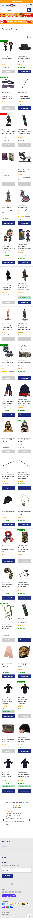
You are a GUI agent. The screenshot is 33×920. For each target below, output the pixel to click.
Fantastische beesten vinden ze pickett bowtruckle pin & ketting (8, 628)
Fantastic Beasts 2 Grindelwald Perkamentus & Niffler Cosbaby (8, 248)
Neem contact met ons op (16, 1)
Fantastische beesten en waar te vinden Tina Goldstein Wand (24, 476)
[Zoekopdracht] (29, 10)
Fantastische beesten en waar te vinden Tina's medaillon (24, 512)
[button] (4, 820)
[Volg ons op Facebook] (3, 892)
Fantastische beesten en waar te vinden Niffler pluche (24, 439)
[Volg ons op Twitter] (6, 892)
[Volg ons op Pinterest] (13, 892)
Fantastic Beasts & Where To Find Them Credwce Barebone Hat (24, 60)
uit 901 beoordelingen (16, 807)
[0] (30, 5)
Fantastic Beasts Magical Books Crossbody (8, 740)
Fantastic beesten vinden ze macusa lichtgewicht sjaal (8, 549)
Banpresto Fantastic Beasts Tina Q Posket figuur (7, 60)
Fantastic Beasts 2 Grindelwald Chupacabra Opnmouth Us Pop (24, 209)
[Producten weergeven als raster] (27, 37)
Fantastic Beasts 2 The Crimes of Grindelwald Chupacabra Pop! (7, 364)
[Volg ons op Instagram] (9, 892)
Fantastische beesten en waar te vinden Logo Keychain (24, 364)
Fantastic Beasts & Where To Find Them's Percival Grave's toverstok (24, 133)
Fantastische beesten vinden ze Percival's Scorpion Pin (23, 586)
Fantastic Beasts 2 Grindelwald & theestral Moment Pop (24, 169)
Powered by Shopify (6, 914)
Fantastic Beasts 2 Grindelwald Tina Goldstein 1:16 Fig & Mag (24, 327)
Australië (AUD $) (17, 884)
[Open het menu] (3, 5)
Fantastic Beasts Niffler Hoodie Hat (24, 740)
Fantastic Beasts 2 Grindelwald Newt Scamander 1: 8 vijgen (23, 287)
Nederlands (5, 884)
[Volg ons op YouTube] (16, 892)
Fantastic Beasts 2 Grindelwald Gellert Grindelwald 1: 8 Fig (6, 287)
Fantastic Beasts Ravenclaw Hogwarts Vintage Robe (7, 776)
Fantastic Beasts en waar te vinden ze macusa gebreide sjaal (8, 403)
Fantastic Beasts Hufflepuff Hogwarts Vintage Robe (23, 701)
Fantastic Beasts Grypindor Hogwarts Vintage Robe (7, 701)
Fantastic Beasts (6, 56)
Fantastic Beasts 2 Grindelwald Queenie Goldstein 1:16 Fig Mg (7, 327)
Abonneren (7, 875)
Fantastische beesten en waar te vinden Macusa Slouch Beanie (24, 403)
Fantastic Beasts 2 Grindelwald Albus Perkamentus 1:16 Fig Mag (7, 210)
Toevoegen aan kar (25, 71)
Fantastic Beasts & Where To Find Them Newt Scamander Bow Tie (8, 96)
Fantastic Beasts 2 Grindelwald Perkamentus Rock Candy (24, 248)
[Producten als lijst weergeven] (30, 37)
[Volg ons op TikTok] (19, 892)
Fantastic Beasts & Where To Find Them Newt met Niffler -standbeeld (8, 133)
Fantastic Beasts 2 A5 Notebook (7, 168)
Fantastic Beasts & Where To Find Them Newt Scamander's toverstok (24, 96)
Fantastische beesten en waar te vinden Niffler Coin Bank (8, 439)
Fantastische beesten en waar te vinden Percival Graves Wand (8, 476)
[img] (16, 805)
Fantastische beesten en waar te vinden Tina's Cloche (8, 512)
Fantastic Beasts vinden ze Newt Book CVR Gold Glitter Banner (24, 549)
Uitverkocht (8, 71)
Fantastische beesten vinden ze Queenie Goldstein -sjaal (7, 664)
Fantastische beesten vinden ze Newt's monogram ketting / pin (8, 586)
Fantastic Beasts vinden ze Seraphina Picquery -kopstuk (24, 664)
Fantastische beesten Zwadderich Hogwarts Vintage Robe (23, 776)
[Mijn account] (26, 5)
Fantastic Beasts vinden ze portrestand (24, 621)
